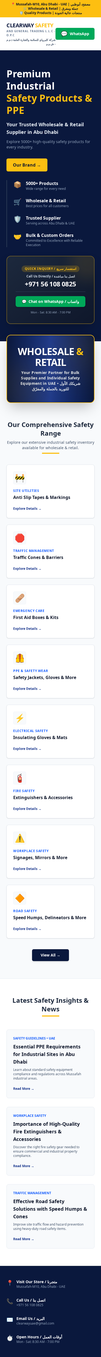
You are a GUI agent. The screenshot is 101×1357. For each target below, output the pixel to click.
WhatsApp (75, 33)
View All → (50, 955)
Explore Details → (27, 508)
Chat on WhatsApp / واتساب (50, 301)
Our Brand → (27, 165)
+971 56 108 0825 (50, 284)
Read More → (23, 1088)
